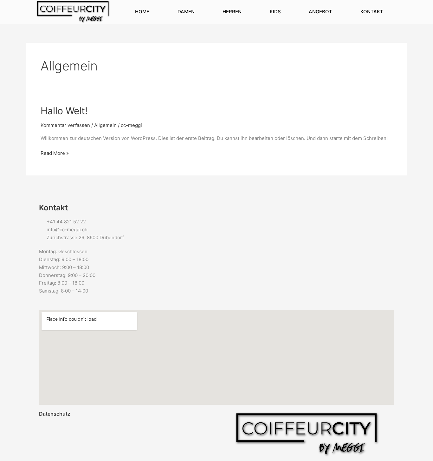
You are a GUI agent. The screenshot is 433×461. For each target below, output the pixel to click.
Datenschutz (54, 414)
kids (275, 12)
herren (232, 12)
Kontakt (371, 12)
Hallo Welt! (64, 110)
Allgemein (105, 125)
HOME (142, 12)
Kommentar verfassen (65, 125)
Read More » (55, 152)
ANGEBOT (320, 12)
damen (186, 12)
